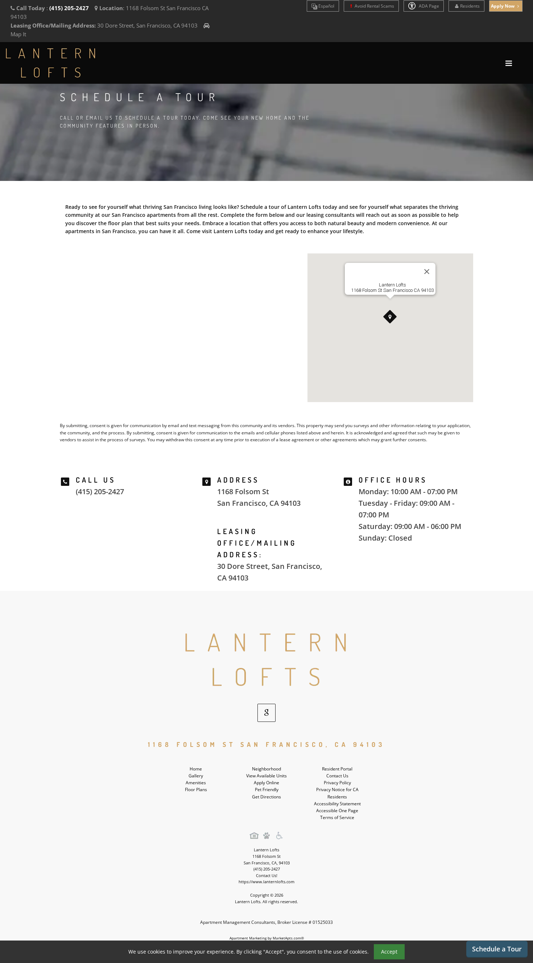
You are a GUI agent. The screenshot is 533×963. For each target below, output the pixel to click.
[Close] (426, 271)
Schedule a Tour (497, 949)
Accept (389, 951)
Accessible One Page (337, 810)
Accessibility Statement (337, 804)
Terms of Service (337, 817)
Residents (470, 6)
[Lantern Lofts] (266, 659)
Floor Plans (196, 789)
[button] (390, 317)
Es (325, 6)
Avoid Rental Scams (374, 6)
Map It (18, 34)
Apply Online (266, 783)
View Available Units (266, 776)
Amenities (196, 783)
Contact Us (337, 776)
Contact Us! (266, 875)
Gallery (196, 776)
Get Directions (266, 797)
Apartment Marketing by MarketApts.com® (267, 938)
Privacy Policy (337, 783)
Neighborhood (266, 769)
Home (196, 769)
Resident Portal (337, 769)
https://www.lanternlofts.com (266, 881)
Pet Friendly (266, 789)
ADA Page (428, 6)
